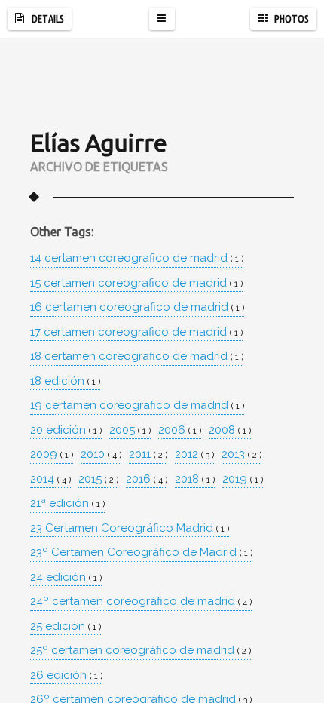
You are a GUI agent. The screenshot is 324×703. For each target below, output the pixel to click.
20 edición (66, 430)
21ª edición (67, 503)
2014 (50, 479)
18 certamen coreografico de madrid (136, 356)
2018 (195, 479)
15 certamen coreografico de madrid (136, 283)
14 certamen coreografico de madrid (136, 258)
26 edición (66, 675)
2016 (146, 479)
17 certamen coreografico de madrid (136, 332)
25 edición (65, 626)
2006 (179, 430)
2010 (101, 454)
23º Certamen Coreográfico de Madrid (141, 552)
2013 (241, 454)
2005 (130, 430)
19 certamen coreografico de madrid (137, 405)
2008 (230, 430)
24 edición (66, 577)
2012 (194, 454)
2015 (98, 479)
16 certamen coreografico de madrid (137, 307)
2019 (242, 479)
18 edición (65, 381)
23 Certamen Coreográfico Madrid (129, 528)
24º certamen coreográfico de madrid (141, 601)
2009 (51, 454)
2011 (148, 454)
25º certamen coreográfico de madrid (140, 650)
